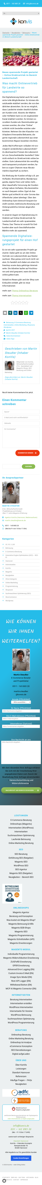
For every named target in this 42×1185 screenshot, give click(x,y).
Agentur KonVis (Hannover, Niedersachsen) (21, 517)
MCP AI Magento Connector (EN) (21, 988)
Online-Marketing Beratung (21, 843)
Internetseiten (9, 325)
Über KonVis (21, 1065)
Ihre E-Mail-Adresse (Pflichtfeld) (21, 716)
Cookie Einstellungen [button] (21, 1158)
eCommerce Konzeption (21, 1046)
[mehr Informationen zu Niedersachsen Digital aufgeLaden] (21, 1109)
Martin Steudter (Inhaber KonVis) (18, 333)
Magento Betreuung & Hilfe (21, 924)
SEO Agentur (21, 869)
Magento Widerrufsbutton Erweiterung (21, 958)
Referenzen (21, 1076)
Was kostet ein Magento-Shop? (21, 920)
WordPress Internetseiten (21, 1007)
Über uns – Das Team (18, 1177)
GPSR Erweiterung (21, 965)
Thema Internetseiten (22, 295)
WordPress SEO (21, 865)
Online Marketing (20, 325)
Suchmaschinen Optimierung (21, 835)
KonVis (8, 568)
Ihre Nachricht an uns (21, 739)
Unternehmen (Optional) (21, 723)
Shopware (31, 325)
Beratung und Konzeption (21, 916)
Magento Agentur (21, 912)
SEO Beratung (21, 854)
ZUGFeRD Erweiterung (21, 961)
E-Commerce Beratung (22, 322)
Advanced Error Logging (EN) (21, 969)
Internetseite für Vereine (21, 1011)
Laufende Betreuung (21, 839)
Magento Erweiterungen (21, 943)
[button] (5, 313)
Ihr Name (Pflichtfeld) (21, 708)
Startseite (5, 33)
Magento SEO (21, 861)
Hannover (9, 561)
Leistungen (21, 1068)
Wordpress (7, 327)
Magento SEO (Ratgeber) (21, 873)
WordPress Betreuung (21, 1015)
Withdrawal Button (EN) (21, 985)
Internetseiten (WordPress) (21, 827)
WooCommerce (11, 597)
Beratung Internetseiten (21, 999)
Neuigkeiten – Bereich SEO (21, 877)
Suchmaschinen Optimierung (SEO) (18, 593)
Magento (8, 572)
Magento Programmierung (21, 935)
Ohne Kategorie (11, 579)
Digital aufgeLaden (21, 1054)
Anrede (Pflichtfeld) (21, 699)
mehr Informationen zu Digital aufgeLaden (21, 1119)
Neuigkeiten (16, 33)
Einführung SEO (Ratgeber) (21, 858)
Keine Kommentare (13, 336)
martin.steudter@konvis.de (15, 520)
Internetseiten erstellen (21, 1003)
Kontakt (16, 1180)
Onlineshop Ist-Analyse (21, 1042)
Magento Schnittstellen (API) (21, 939)
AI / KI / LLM (10, 544)
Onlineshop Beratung (21, 1034)
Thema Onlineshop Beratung (25, 290)
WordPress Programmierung (21, 1022)
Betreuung (26, 33)
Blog (36, 1177)
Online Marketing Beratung (21, 1038)
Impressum (24, 1180)
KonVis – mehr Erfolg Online (16, 1165)
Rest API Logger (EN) (21, 981)
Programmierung (11, 586)
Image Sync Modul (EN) (21, 977)
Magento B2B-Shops (21, 927)
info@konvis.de (32, 4)
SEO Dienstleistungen (21, 1050)
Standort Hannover (21, 1072)
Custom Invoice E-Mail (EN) (21, 973)
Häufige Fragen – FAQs (21, 1080)
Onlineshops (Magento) (21, 824)
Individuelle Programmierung (21, 954)
